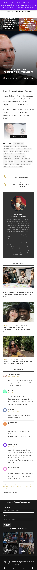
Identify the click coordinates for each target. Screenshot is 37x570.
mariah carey (16, 156)
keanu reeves (7, 156)
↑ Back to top (18, 564)
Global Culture (8, 65)
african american (18, 143)
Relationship (24, 325)
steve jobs (30, 161)
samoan (10, 161)
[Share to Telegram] (32, 568)
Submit (7, 525)
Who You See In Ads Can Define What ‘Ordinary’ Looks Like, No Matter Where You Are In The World (18, 295)
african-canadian (8, 146)
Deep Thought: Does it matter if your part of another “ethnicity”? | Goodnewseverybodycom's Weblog (18, 486)
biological (24, 146)
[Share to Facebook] (25, 78)
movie (23, 156)
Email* (5, 516)
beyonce (17, 146)
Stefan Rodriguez (14, 374)
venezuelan (7, 166)
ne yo (5, 161)
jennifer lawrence (19, 154)
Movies (22, 359)
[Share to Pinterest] (32, 78)
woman (20, 166)
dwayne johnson (26, 148)
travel (17, 164)
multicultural (7, 159)
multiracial (16, 159)
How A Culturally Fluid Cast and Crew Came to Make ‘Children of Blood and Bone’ (18, 363)
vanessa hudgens (25, 164)
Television (23, 291)
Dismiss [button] (32, 7)
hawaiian (6, 154)
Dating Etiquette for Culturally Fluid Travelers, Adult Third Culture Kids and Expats (16, 329)
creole (18, 148)
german (26, 151)
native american (25, 159)
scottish (17, 161)
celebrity (6, 148)
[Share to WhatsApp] (23, 568)
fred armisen (18, 151)
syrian (5, 164)
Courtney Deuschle (11, 78)
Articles (5, 291)
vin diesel (14, 166)
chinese (13, 148)
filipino (12, 151)
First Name (6, 507)
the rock (11, 164)
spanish (23, 161)
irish (11, 154)
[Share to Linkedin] (30, 78)
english (6, 151)
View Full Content (18, 136)
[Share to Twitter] (27, 78)
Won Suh (11, 409)
